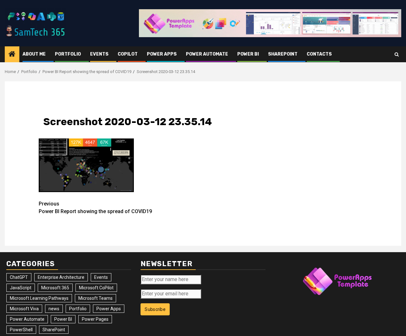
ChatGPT (19, 277)
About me (34, 54)
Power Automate (207, 54)
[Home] (12, 54)
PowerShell (21, 329)
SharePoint (283, 54)
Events (99, 54)
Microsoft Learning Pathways (39, 298)
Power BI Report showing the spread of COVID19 (95, 207)
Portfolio (68, 54)
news (54, 308)
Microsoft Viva (24, 308)
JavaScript (20, 287)
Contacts (319, 54)
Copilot (128, 54)
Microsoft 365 (55, 287)
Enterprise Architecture (61, 277)
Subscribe (155, 309)
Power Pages (95, 319)
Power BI (248, 54)
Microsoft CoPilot (96, 287)
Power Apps (162, 54)
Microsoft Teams (95, 298)
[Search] (397, 54)
